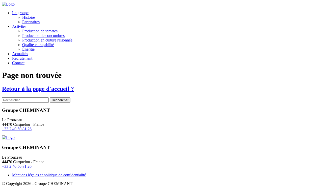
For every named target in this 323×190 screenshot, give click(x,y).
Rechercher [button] (60, 100)
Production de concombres (43, 35)
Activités (19, 26)
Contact (18, 63)
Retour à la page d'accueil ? (38, 89)
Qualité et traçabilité (38, 45)
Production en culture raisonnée (47, 40)
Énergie (28, 49)
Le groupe (20, 13)
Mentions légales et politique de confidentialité (49, 175)
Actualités (20, 54)
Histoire (28, 17)
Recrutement (22, 58)
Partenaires (31, 22)
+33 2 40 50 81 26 (17, 129)
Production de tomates (40, 31)
